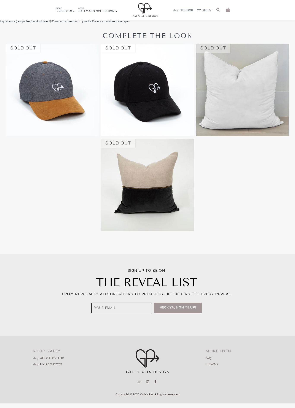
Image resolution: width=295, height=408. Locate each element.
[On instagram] (147, 382)
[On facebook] (155, 382)
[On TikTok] (139, 382)
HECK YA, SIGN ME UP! (178, 307)
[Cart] (228, 10)
